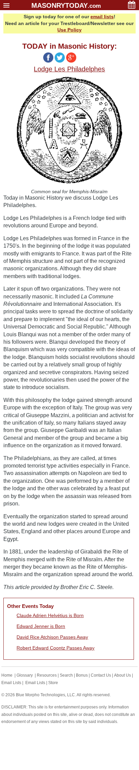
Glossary (25, 675)
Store (53, 682)
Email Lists (11, 682)
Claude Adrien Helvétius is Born (50, 615)
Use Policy (69, 29)
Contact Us (101, 675)
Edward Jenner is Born (41, 626)
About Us (122, 675)
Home (6, 675)
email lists (102, 16)
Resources (47, 675)
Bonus (82, 675)
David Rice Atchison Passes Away (52, 637)
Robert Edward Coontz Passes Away (55, 648)
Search (66, 675)
